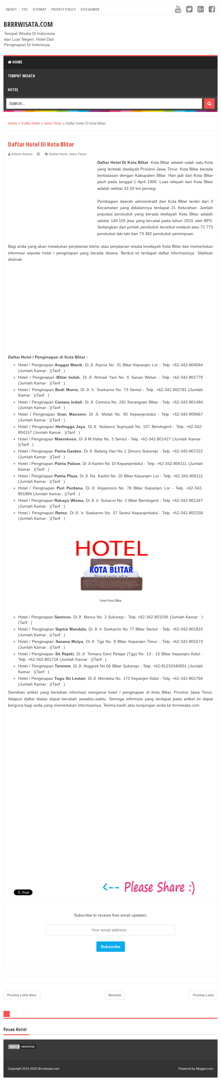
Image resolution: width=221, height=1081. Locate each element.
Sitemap (39, 9)
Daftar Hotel (58, 154)
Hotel (13, 89)
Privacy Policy (63, 9)
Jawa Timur (78, 154)
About (11, 9)
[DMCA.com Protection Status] (22, 1048)
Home (17, 62)
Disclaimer (90, 9)
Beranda (114, 995)
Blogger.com (204, 1068)
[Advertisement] (51, 195)
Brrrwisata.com (28, 24)
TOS (25, 9)
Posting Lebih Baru (22, 995)
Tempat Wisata (21, 75)
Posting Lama (203, 995)
